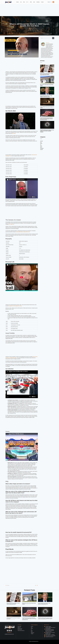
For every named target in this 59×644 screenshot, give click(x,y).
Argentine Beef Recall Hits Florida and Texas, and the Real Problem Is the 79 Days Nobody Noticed (46, 119)
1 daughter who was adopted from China (15, 305)
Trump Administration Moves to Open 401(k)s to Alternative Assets (44, 603)
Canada (41, 149)
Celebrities (42, 148)
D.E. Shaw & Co (11, 224)
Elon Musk (14, 133)
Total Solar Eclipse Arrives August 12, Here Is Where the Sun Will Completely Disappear (47, 131)
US (40, 144)
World (41, 143)
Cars (41, 142)
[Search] (53, 2)
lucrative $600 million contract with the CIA (23, 231)
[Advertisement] (29, 10)
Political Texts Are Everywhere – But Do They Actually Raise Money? (13, 603)
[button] (7, 630)
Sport (41, 147)
